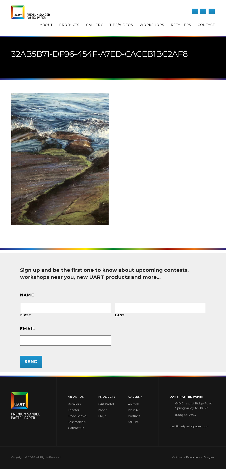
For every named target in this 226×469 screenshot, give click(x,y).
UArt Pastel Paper (106, 407)
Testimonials (76, 422)
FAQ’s (102, 416)
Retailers (181, 25)
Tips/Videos (121, 25)
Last (120, 315)
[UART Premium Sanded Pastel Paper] (30, 12)
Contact (206, 25)
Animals (133, 404)
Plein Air (133, 410)
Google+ (208, 457)
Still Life (133, 422)
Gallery (94, 25)
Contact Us (76, 428)
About (46, 25)
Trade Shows (77, 416)
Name (27, 295)
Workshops (152, 25)
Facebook (192, 457)
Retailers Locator (74, 407)
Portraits (134, 416)
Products (69, 25)
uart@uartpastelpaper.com (189, 426)
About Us (76, 396)
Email (27, 328)
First (25, 315)
